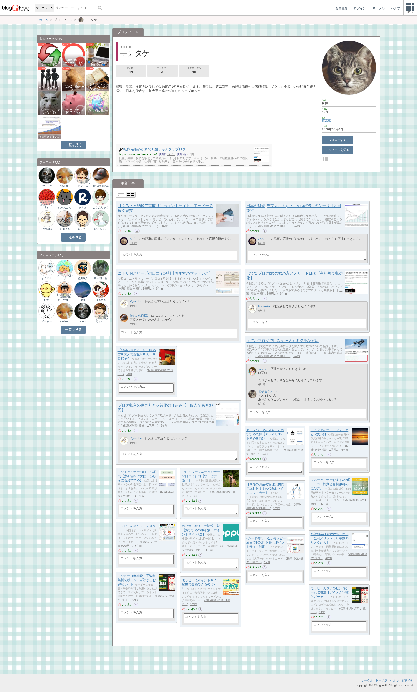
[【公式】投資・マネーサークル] (74, 102)
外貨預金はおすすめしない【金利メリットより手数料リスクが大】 (330, 538)
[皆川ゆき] (64, 218)
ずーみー (46, 321)
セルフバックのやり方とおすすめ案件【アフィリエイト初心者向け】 (265, 434)
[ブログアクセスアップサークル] (50, 102)
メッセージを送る (337, 150)
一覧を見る (73, 145)
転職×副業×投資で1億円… (140, 226)
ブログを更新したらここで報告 (49, 63)
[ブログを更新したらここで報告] (50, 54)
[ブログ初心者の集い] (98, 102)
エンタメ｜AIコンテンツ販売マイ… (83, 183)
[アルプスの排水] (64, 267)
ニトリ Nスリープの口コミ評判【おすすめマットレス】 (165, 273)
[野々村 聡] (100, 267)
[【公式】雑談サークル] (74, 78)
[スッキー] (82, 218)
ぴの (46, 300)
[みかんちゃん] (100, 197)
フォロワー (162, 70)
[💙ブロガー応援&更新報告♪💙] (98, 54)
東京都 (326, 120)
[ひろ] (124, 241)
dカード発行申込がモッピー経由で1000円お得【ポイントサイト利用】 (266, 542)
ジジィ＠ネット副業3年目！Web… (65, 297)
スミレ (262, 369)
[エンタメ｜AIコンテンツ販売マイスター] (82, 175)
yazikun (64, 186)
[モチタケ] (252, 394)
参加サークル (194, 70)
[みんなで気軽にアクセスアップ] (50, 78)
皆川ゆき (65, 229)
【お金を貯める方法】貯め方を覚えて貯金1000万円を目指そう (137, 354)
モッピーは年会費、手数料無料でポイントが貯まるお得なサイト (137, 580)
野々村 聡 (100, 278)
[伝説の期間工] (124, 318)
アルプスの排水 (65, 277)
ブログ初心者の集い (97, 111)
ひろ (133, 239)
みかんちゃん (101, 207)
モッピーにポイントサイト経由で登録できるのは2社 (201, 584)
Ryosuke (136, 301)
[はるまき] (100, 289)
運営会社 (408, 680)
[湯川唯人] (82, 267)
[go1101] (46, 267)
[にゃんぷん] (64, 197)
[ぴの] (46, 289)
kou (83, 300)
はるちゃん (100, 229)
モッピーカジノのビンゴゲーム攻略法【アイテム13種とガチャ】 (330, 592)
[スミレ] (252, 371)
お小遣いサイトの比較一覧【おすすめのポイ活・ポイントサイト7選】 (201, 530)
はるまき (101, 300)
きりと (83, 207)
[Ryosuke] (124, 304)
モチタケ (264, 391)
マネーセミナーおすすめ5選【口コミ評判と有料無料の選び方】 (330, 484)
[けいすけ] (46, 175)
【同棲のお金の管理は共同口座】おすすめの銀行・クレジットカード (265, 488)
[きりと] (82, 197)
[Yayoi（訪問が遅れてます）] (46, 197)
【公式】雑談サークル (73, 88)
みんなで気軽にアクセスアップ (49, 88)
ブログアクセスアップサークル (49, 111)
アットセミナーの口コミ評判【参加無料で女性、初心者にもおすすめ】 (137, 476)
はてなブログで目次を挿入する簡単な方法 (282, 341)
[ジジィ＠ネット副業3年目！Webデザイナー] (64, 289)
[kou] (82, 289)
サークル (367, 680)
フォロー (131, 70)
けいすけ (46, 186)
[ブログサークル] (15, 7)
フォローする (337, 140)
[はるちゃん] (100, 218)
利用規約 (382, 680)
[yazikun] (64, 175)
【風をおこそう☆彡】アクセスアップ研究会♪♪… (97, 87)
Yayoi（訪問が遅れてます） (47, 205)
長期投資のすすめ (49, 137)
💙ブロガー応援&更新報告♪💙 (98, 63)
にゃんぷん (64, 207)
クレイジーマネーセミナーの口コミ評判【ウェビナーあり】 (201, 476)
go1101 (46, 278)
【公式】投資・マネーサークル (73, 111)
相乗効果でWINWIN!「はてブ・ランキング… (73, 62)
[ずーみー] (46, 311)
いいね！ (128, 230)
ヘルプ (394, 680)
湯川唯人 (83, 278)
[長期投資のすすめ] (50, 127)
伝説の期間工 (139, 315)
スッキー (83, 229)
